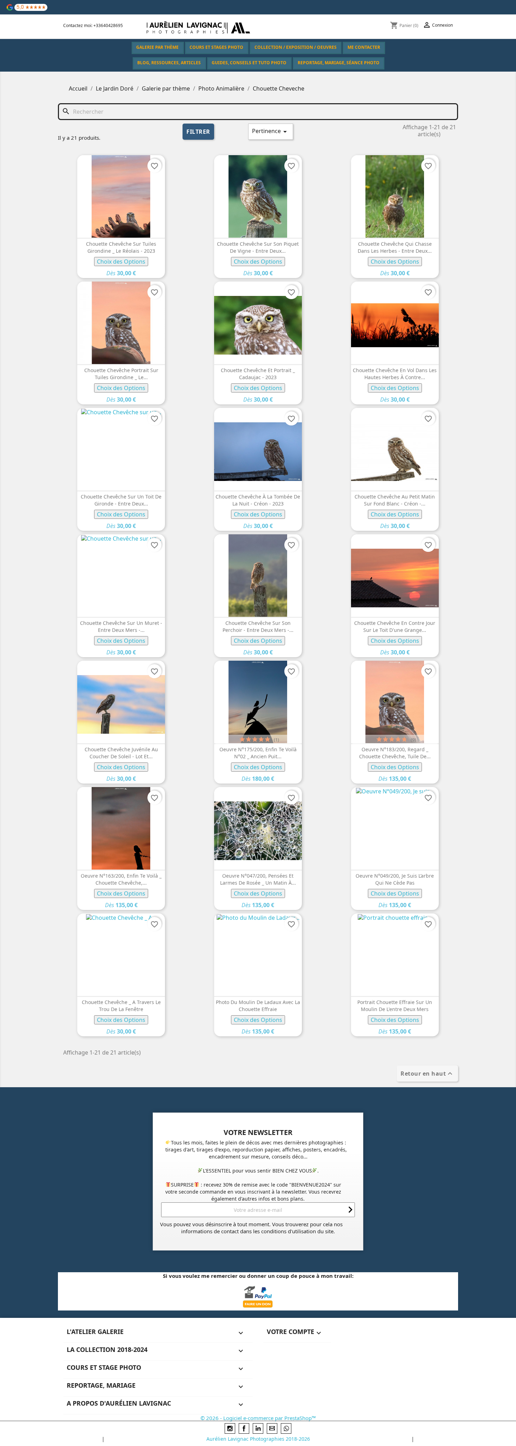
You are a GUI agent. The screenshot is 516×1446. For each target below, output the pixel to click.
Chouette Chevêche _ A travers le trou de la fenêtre (121, 1005)
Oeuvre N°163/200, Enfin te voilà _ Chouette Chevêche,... (121, 879)
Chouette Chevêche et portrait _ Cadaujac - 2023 (258, 374)
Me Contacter (364, 47)
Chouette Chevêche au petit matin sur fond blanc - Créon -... (395, 500)
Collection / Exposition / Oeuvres (295, 47)
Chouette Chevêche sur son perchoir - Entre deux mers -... (258, 626)
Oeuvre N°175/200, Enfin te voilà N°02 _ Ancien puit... (258, 753)
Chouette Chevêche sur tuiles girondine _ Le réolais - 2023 (121, 247)
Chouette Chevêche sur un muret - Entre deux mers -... (121, 626)
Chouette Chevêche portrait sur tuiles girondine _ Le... (121, 374)
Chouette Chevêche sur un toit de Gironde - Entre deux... (121, 500)
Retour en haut (427, 1073)
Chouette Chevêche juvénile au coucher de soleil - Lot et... (121, 753)
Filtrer (198, 132)
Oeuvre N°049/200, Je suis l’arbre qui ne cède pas (395, 879)
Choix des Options (121, 261)
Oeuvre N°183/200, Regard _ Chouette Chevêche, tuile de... (395, 753)
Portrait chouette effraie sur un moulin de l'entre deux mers (394, 1005)
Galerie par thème (157, 47)
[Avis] (26, 7)
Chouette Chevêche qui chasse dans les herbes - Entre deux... (395, 247)
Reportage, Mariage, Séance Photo (338, 63)
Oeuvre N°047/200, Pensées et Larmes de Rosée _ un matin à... (258, 879)
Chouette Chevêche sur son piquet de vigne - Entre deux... (258, 247)
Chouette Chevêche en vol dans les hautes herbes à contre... (395, 374)
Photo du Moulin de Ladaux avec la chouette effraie (258, 1005)
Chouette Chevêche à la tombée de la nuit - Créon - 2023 (258, 500)
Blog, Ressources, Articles (169, 63)
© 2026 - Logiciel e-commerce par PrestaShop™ (258, 1417)
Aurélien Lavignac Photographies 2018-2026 (258, 1438)
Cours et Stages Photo (216, 47)
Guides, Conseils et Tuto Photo (249, 63)
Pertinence (270, 131)
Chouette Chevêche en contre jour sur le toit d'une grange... (394, 626)
